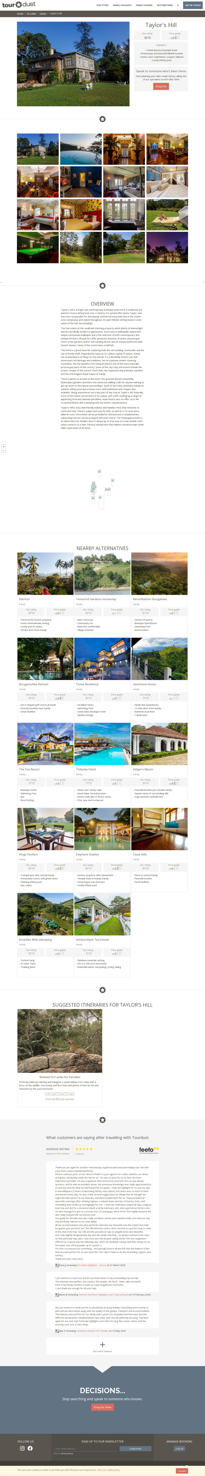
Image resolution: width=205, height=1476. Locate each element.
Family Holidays (122, 5)
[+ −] (102, 488)
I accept (182, 1470)
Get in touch (192, 5)
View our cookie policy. (108, 1469)
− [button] (4, 451)
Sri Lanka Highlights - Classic (91, 1265)
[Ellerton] (93, 500)
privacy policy (67, 1453)
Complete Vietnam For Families (93, 1330)
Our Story (102, 5)
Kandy (43, 13)
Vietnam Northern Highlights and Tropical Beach (103, 1294)
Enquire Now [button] (102, 1407)
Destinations (165, 5)
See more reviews (102, 1345)
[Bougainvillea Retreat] (109, 491)
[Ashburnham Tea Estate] (99, 473)
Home (20, 13)
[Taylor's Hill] (101, 502)
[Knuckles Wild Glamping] (112, 482)
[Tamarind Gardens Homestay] (106, 491)
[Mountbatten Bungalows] (92, 493)
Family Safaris (144, 5)
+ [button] (4, 447)
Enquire (161, 86)
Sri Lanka (31, 13)
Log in (179, 1448)
